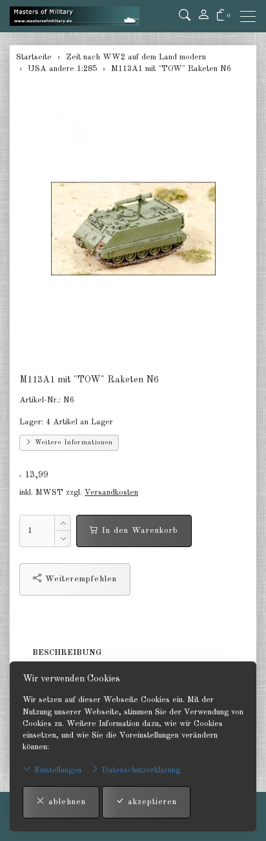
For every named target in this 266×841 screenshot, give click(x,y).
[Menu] (251, 16)
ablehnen (65, 802)
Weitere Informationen (72, 442)
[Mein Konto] (203, 16)
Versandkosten (111, 492)
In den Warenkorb (138, 530)
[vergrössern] (133, 228)
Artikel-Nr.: (40, 400)
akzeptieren (151, 802)
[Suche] (185, 16)
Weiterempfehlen (79, 579)
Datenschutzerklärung (139, 770)
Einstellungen (56, 770)
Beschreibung (66, 653)
